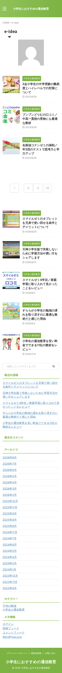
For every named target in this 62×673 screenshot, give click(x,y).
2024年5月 (10, 551)
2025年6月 (10, 526)
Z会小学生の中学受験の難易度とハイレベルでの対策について (40, 88)
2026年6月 (10, 470)
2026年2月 (10, 495)
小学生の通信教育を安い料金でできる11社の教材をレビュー (40, 345)
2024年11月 (10, 532)
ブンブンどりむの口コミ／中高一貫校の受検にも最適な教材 (40, 119)
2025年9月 (10, 513)
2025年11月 (10, 507)
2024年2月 (10, 563)
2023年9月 (10, 588)
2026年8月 (10, 457)
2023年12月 (10, 575)
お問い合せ (50, 653)
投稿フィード (11, 628)
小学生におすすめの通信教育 (31, 8)
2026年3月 (10, 488)
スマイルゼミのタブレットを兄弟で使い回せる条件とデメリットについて (40, 223)
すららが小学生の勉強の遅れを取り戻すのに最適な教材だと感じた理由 (40, 314)
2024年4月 (10, 557)
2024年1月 (9, 569)
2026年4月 (10, 482)
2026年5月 (10, 476)
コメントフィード (14, 632)
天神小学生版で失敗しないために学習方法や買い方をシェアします (40, 253)
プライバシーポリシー (17, 653)
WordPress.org (12, 637)
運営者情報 (36, 653)
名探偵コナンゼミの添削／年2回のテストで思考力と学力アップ (40, 149)
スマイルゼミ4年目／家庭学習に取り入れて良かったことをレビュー (40, 284)
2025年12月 (10, 501)
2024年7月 (10, 538)
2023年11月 (10, 582)
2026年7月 (10, 463)
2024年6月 (10, 544)
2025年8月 (10, 519)
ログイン (8, 624)
